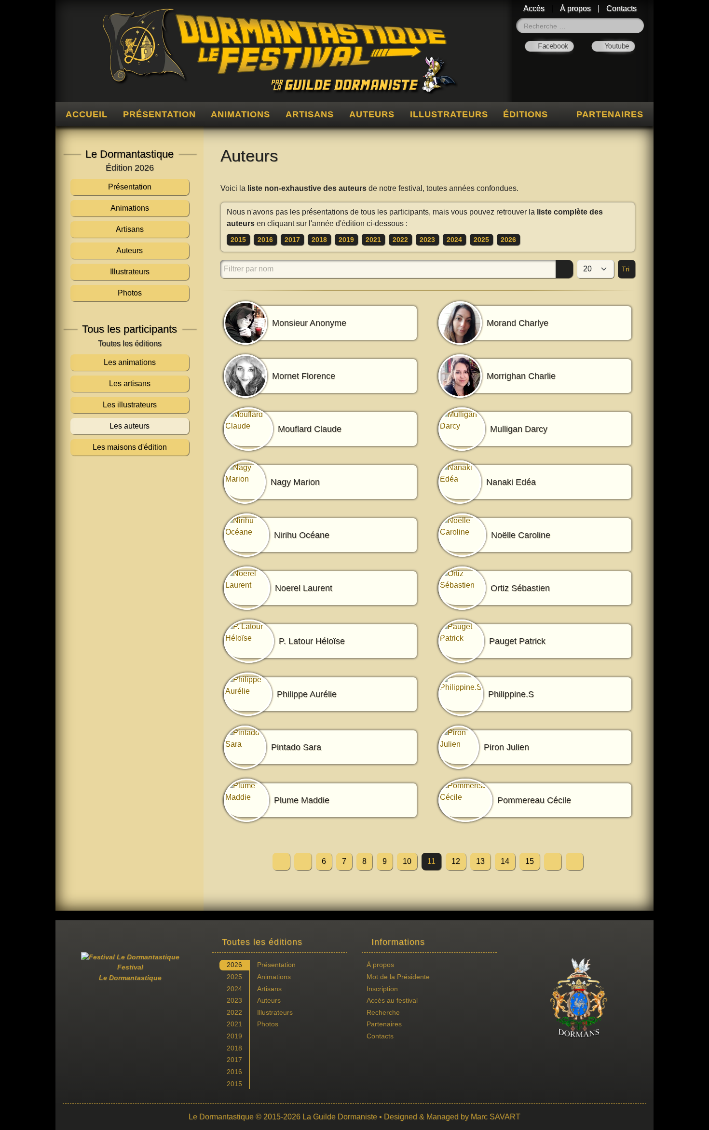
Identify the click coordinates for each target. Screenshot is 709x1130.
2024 (454, 239)
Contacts (621, 8)
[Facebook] (549, 46)
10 (407, 861)
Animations (240, 114)
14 (505, 861)
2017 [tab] (234, 1059)
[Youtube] (613, 46)
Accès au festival (392, 1000)
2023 (427, 239)
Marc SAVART (495, 1117)
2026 (508, 239)
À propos (575, 8)
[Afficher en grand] (129, 559)
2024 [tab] (234, 989)
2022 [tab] (234, 1012)
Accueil (87, 114)
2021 (373, 239)
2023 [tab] (234, 1000)
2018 (319, 239)
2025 (481, 239)
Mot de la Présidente (398, 977)
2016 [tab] (234, 1072)
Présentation (159, 114)
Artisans (310, 114)
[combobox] (580, 25)
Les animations (130, 362)
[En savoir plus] (579, 998)
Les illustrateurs (130, 405)
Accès (534, 8)
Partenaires (609, 114)
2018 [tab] (234, 1048)
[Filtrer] (564, 269)
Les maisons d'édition (130, 447)
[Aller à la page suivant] (552, 861)
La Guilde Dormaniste (339, 1117)
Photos (267, 1024)
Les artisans (129, 383)
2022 (400, 239)
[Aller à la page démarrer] (281, 861)
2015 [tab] (234, 1084)
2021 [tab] (234, 1024)
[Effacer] (548, 269)
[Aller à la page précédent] (303, 861)
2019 (346, 239)
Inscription (382, 989)
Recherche (383, 1012)
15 (529, 861)
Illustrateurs (449, 114)
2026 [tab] (234, 965)
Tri (626, 269)
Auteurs (372, 114)
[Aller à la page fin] (574, 861)
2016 (265, 239)
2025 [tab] (234, 977)
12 (455, 861)
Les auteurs (129, 426)
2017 (292, 239)
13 (480, 861)
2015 (238, 239)
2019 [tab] (234, 1036)
